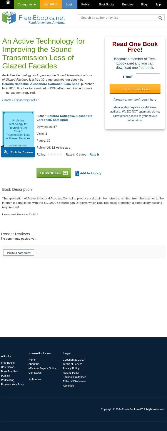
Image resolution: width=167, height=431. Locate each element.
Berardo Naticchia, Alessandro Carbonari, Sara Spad (40, 84)
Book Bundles (9, 371)
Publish (86, 4)
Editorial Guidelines (74, 377)
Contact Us (35, 372)
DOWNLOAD (51, 173)
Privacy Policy (71, 368)
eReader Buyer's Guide (42, 368)
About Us (33, 364)
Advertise (68, 385)
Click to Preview (21, 152)
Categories (25, 4)
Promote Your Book (12, 384)
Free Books (8, 362)
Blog (144, 4)
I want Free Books (136, 89)
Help (158, 4)
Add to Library (90, 173)
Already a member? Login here (135, 99)
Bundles (127, 4)
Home (32, 359)
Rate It (94, 154)
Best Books (106, 4)
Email (128, 77)
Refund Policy (71, 372)
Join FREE (51, 4)
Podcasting (7, 380)
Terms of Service (72, 364)
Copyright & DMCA (74, 359)
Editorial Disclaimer (74, 381)
